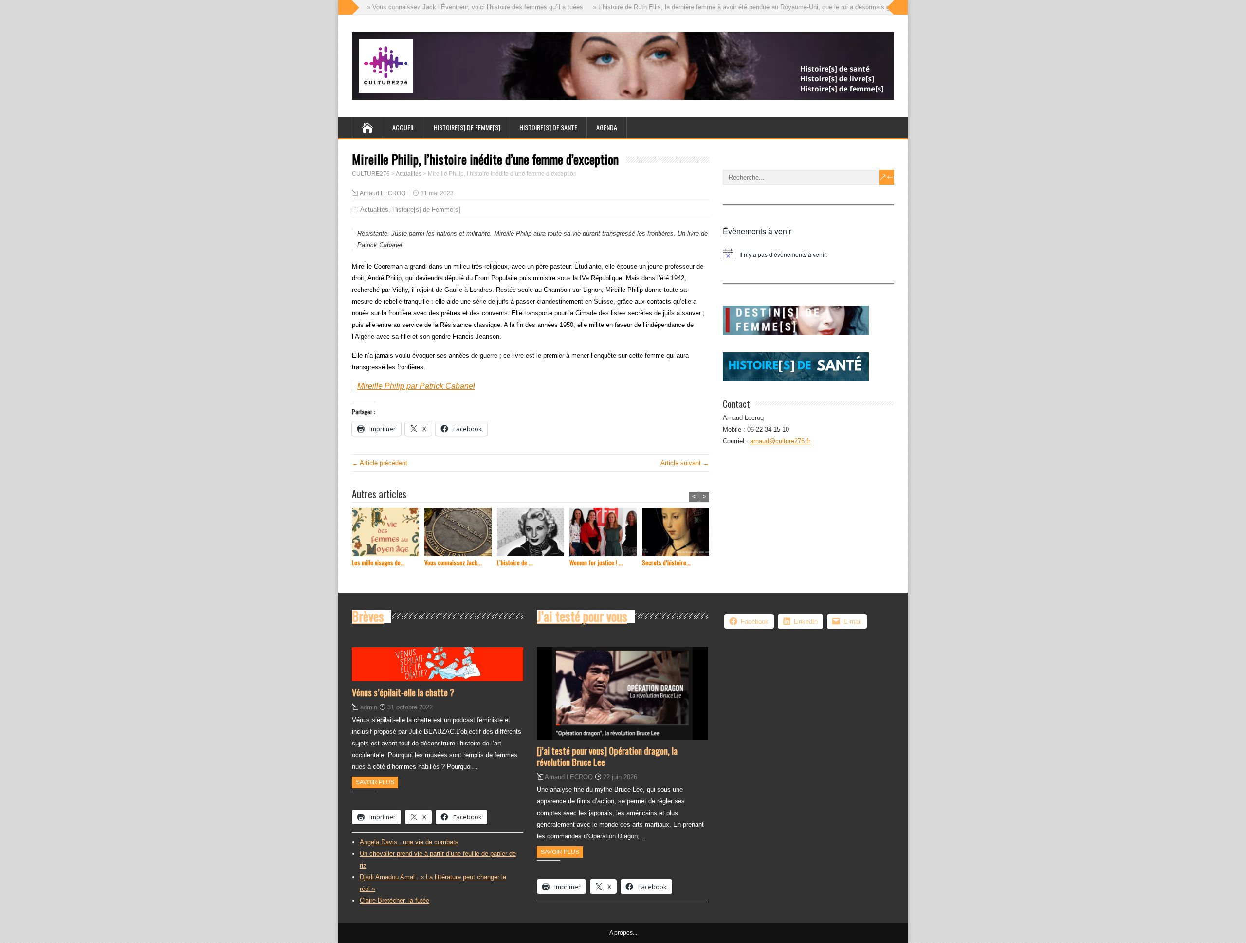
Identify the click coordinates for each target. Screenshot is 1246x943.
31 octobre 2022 (410, 707)
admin (368, 707)
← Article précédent (379, 463)
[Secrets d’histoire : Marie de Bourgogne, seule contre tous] (678, 533)
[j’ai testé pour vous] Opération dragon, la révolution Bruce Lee (607, 756)
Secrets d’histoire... (666, 562)
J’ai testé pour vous (582, 616)
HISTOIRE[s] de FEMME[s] (467, 127)
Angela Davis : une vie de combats (409, 842)
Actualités (374, 209)
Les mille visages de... (378, 562)
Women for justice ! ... (596, 562)
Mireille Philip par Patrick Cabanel (416, 386)
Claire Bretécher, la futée (394, 900)
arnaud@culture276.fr (780, 441)
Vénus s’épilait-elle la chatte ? (403, 692)
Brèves (368, 616)
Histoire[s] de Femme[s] (426, 209)
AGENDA (606, 127)
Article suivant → (684, 463)
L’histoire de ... (515, 562)
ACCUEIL (403, 127)
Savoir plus (375, 782)
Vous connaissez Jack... (453, 562)
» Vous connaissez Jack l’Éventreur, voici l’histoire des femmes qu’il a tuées (455, 7)
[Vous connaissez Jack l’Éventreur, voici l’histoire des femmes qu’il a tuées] (460, 533)
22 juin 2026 (620, 776)
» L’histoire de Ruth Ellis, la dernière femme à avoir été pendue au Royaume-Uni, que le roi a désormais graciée (729, 7)
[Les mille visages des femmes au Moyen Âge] (388, 533)
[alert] (808, 254)
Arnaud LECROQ (382, 193)
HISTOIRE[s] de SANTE (548, 127)
